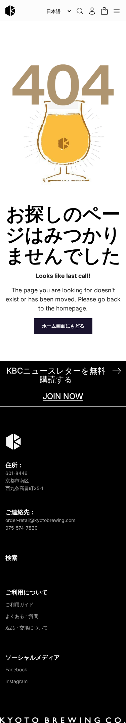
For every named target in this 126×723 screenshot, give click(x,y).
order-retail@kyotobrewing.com (40, 520)
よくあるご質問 (21, 616)
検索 (11, 557)
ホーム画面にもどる (63, 326)
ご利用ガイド (19, 604)
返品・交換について (26, 627)
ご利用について (26, 592)
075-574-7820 (21, 528)
